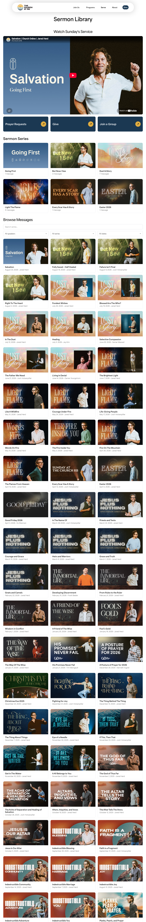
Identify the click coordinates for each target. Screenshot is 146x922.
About (114, 7)
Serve (103, 7)
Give (126, 7)
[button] (76, 7)
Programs (90, 7)
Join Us (76, 7)
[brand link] (24, 7)
